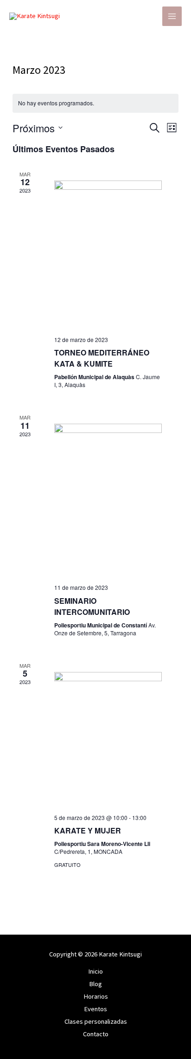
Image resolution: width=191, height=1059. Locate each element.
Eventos (95, 1009)
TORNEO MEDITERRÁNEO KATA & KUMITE (101, 358)
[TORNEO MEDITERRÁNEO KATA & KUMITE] (108, 255)
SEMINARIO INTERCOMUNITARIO (92, 606)
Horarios (95, 996)
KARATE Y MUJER (87, 830)
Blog (95, 984)
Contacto (95, 1034)
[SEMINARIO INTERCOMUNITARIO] (108, 500)
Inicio (95, 971)
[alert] (95, 103)
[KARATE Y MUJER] (108, 739)
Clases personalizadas (95, 1021)
